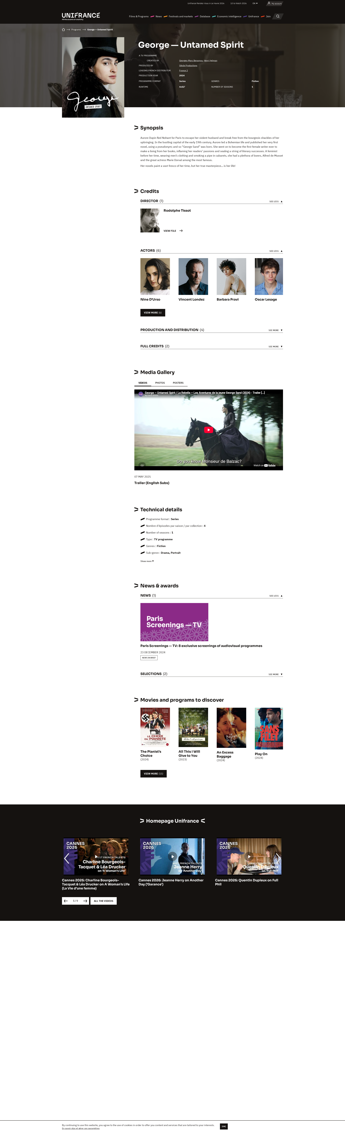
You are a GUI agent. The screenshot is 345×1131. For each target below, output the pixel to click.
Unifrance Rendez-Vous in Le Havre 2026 (206, 3)
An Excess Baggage (225, 754)
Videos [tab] (142, 382)
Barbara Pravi (228, 299)
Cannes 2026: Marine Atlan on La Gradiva (197, 880)
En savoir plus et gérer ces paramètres (81, 1128)
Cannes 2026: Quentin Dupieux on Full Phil (117, 882)
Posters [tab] (178, 382)
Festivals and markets (181, 16)
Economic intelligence (229, 16)
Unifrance (253, 16)
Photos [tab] (160, 382)
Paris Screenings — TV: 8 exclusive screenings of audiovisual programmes (201, 646)
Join (268, 16)
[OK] (224, 1126)
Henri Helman (210, 60)
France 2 (183, 70)
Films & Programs (139, 16)
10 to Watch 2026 (238, 3)
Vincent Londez (191, 299)
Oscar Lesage (266, 299)
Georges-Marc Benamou (191, 60)
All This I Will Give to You (189, 754)
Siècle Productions (188, 65)
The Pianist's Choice (150, 754)
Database (205, 16)
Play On (261, 754)
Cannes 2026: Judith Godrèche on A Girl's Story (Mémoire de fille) (269, 882)
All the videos (103, 901)
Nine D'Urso (150, 299)
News (159, 16)
